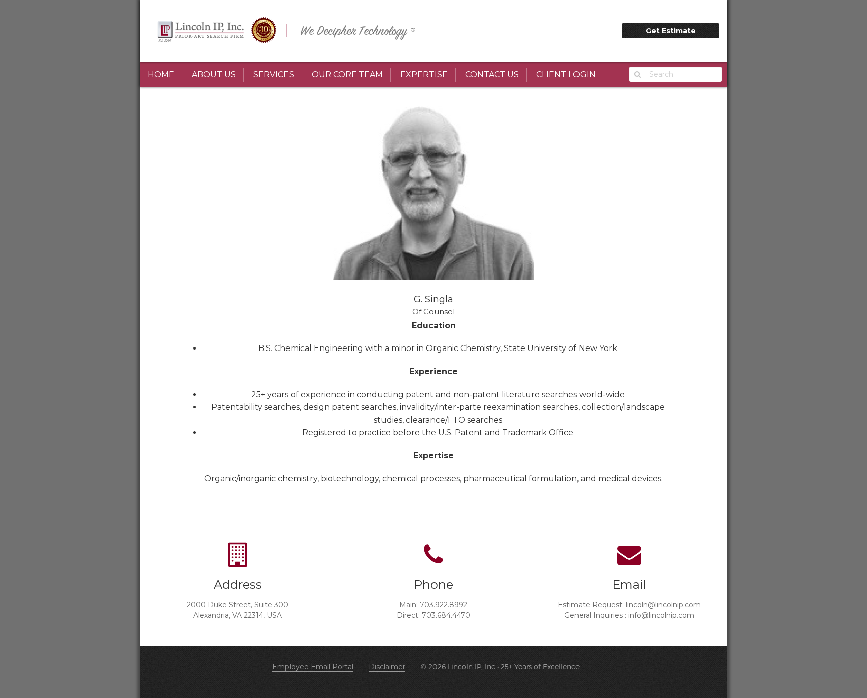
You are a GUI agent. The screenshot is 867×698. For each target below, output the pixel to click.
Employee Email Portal (312, 666)
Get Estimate (671, 30)
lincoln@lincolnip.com (663, 604)
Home (161, 74)
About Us (214, 74)
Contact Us (492, 74)
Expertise (424, 74)
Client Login (566, 74)
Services (273, 74)
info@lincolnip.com (661, 615)
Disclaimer (387, 666)
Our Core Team (347, 74)
